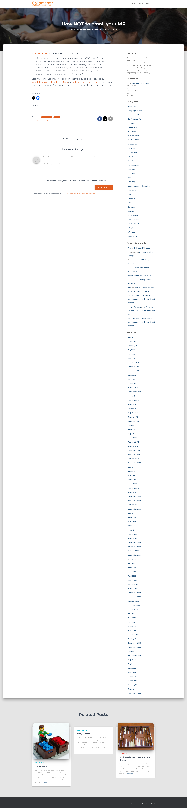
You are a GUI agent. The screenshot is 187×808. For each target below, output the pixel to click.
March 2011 (132, 438)
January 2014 (133, 388)
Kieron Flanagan (134, 307)
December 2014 (134, 367)
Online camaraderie (141, 268)
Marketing (132, 190)
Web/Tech (132, 228)
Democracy (47, 117)
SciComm (131, 207)
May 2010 (131, 476)
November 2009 (134, 501)
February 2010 (133, 488)
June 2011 (131, 429)
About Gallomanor (146, 4)
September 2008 (134, 555)
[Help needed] (51, 741)
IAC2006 (131, 169)
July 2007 (131, 614)
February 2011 (133, 442)
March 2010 (132, 484)
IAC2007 (131, 173)
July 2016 (131, 337)
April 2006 (132, 676)
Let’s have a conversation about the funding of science (141, 299)
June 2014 (132, 375)
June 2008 (132, 568)
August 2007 (133, 609)
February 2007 (133, 635)
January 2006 (133, 689)
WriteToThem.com (41, 82)
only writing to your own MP (86, 82)
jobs (129, 178)
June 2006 (132, 668)
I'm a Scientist (133, 165)
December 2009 (134, 496)
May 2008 (132, 572)
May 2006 (132, 672)
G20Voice (131, 148)
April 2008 (132, 576)
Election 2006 (133, 140)
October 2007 (133, 601)
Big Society (132, 106)
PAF (129, 203)
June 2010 (132, 471)
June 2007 (132, 618)
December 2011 (134, 421)
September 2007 (134, 605)
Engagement (133, 144)
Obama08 (132, 199)
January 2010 (133, 492)
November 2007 (134, 597)
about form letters (59, 82)
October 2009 (133, 505)
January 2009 (133, 538)
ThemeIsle (151, 803)
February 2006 (133, 685)
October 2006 (133, 651)
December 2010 (134, 450)
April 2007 (132, 626)
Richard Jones (133, 295)
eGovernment (133, 136)
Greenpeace (41, 121)
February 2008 (133, 584)
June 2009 (132, 517)
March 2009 (132, 530)
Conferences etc (134, 119)
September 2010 (134, 463)
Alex (129, 248)
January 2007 (133, 639)
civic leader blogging (136, 115)
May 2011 (131, 434)
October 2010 (133, 459)
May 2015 (131, 354)
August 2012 (133, 413)
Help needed (41, 766)
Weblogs (131, 232)
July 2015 (131, 350)
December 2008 (134, 542)
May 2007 (132, 622)
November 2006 (134, 647)
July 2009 (131, 513)
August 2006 (133, 660)
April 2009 (132, 526)
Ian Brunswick (133, 318)
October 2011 (133, 425)
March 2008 (132, 580)
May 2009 (132, 522)
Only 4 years (83, 734)
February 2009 (133, 534)
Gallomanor (132, 152)
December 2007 (134, 593)
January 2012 (133, 417)
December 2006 (134, 643)
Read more (48, 782)
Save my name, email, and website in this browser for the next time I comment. (76, 181)
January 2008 (133, 589)
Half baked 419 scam (142, 248)
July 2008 (131, 563)
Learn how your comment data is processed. (78, 193)
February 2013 (133, 400)
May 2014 (131, 379)
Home (133, 4)
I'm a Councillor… (134, 161)
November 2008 (134, 547)
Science (131, 211)
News (57, 117)
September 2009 (134, 509)
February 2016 (133, 346)
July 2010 (131, 467)
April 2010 (132, 480)
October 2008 (133, 551)
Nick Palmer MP (40, 53)
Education (132, 132)
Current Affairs (133, 123)
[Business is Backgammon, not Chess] (136, 737)
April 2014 (132, 383)
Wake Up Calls (133, 224)
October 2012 (133, 408)
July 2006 (131, 664)
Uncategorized (133, 220)
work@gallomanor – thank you (140, 276)
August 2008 (133, 559)
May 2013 (131, 396)
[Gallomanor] (42, 4)
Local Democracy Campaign (139, 186)
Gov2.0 (130, 157)
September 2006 (134, 655)
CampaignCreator (135, 111)
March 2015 (132, 358)
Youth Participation (135, 236)
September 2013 (134, 392)
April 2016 (132, 342)
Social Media (133, 215)
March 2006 (132, 681)
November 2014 (134, 371)
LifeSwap (131, 182)
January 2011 (133, 446)
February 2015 (133, 362)
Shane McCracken (135, 272)
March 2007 (132, 630)
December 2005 (134, 693)
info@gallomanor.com (140, 83)
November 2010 (134, 455)
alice (129, 288)
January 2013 (133, 404)
